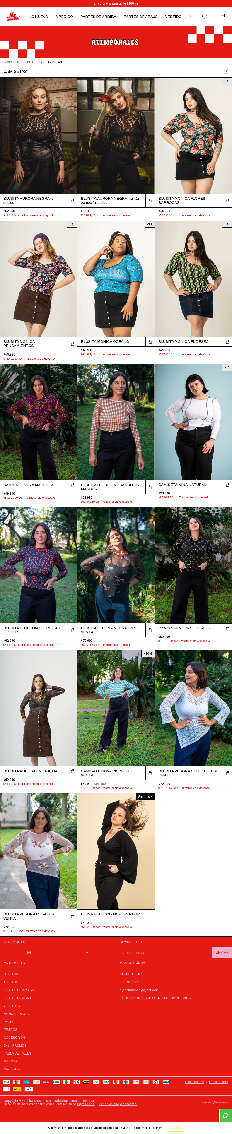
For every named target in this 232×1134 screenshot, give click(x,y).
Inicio (8, 62)
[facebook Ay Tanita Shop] (87, 952)
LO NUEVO (38, 17)
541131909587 (131, 974)
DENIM (8, 1021)
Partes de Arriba (28, 62)
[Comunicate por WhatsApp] (225, 1115)
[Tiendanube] (214, 1103)
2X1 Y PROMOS (15, 1045)
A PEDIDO (64, 17)
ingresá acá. (86, 1104)
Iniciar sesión (194, 1082)
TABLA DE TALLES (17, 1053)
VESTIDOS (174, 17)
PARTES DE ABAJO (141, 17)
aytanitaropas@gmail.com (139, 990)
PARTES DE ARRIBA (98, 17)
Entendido (175, 1127)
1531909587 (129, 982)
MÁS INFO (11, 1061)
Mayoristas (12, 1069)
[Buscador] (205, 16)
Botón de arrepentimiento (118, 1104)
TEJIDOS (10, 1029)
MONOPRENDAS (16, 1014)
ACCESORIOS (14, 1037)
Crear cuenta (218, 1082)
